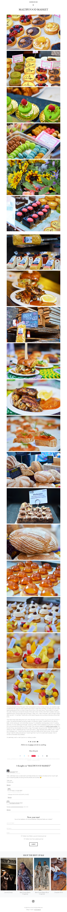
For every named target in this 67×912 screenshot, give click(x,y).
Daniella (12, 772)
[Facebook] (20, 756)
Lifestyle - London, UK (24, 758)
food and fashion (42, 758)
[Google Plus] (28, 756)
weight (29, 760)
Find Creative (37, 909)
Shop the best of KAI (33, 855)
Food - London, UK (12, 758)
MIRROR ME (33, 2)
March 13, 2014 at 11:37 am (13, 773)
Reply (9, 785)
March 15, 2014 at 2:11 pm (13, 804)
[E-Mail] (47, 756)
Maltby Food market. (51, 726)
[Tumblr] (42, 756)
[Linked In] (38, 756)
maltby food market (54, 758)
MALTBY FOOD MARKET (33, 9)
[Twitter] (24, 756)
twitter (31, 745)
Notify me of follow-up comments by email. (34, 836)
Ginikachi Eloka (14, 803)
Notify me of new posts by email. (34, 839)
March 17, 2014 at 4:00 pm (14, 791)
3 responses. (36, 760)
